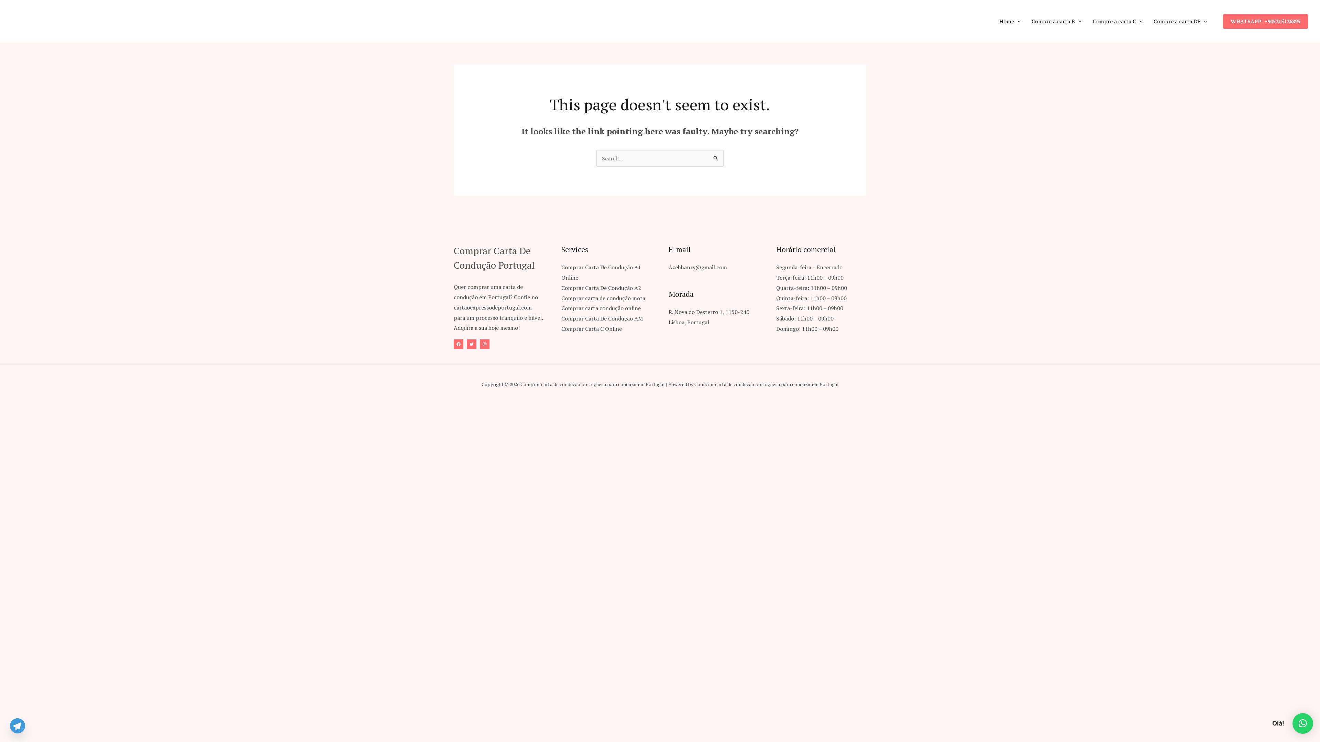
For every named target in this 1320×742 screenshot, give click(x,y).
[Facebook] (458, 344)
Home (1006, 21)
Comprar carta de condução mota (603, 298)
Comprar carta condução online (601, 308)
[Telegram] (17, 725)
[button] (1017, 21)
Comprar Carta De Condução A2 (601, 288)
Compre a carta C (1114, 21)
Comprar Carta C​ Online (591, 329)
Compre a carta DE (1177, 21)
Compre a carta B (1053, 21)
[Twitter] (471, 344)
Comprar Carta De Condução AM (602, 318)
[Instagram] (485, 344)
